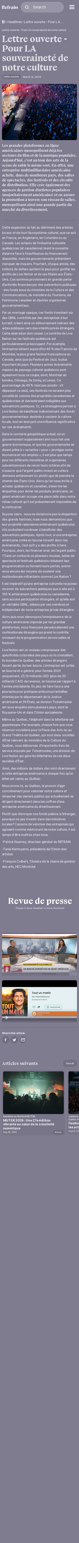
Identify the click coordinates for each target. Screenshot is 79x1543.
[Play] (39, 954)
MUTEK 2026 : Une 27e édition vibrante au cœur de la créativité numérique (28, 1124)
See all (70, 1063)
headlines (14, 22)
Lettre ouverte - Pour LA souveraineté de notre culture (44, 22)
